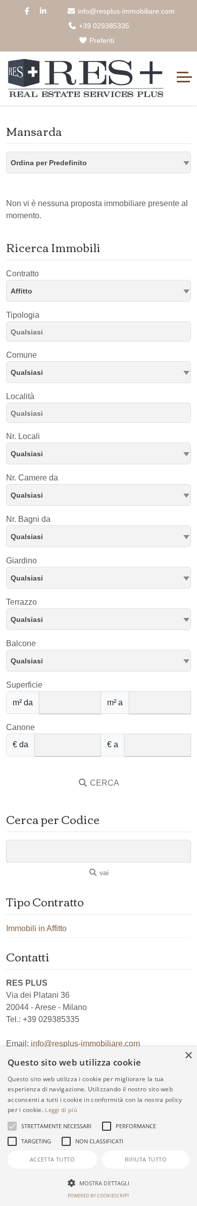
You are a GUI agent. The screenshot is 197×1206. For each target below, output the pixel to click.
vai (103, 873)
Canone (20, 727)
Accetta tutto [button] (52, 1159)
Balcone (21, 643)
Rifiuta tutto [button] (146, 1159)
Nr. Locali (23, 436)
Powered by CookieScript (98, 1195)
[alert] (98, 1126)
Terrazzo (21, 602)
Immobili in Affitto (36, 928)
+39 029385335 (103, 26)
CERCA (103, 783)
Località (20, 396)
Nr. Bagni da (28, 519)
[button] (98, 1183)
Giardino (21, 560)
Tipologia (22, 315)
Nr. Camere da (32, 477)
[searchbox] (101, 333)
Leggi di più (61, 1110)
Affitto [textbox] (21, 291)
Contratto (22, 273)
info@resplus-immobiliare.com (125, 11)
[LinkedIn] (42, 11)
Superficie (24, 685)
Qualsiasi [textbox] (27, 372)
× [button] (188, 1055)
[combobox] (98, 162)
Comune (21, 355)
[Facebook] (26, 11)
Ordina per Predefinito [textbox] (49, 163)
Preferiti (100, 40)
